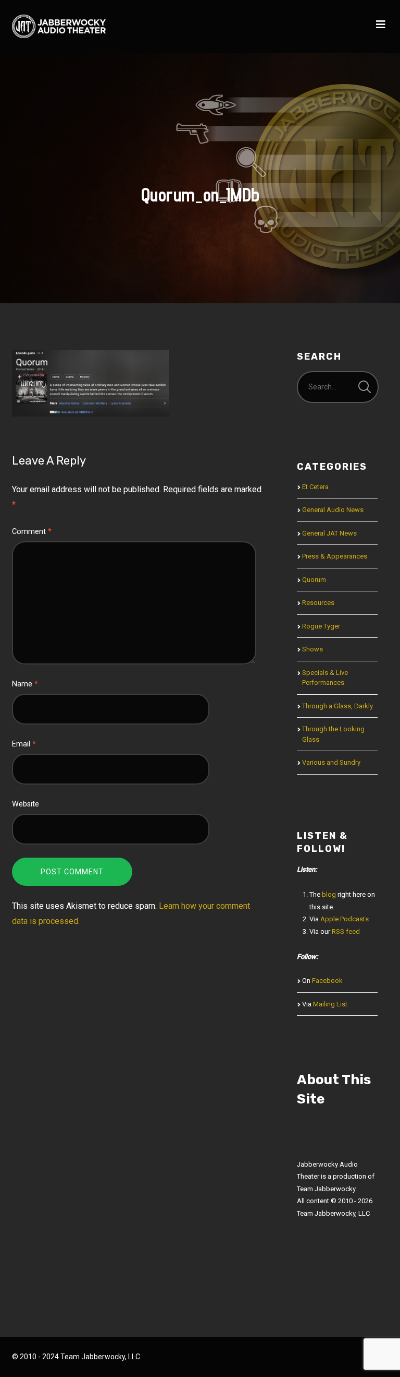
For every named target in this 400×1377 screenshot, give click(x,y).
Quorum (314, 580)
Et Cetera (315, 487)
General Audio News (333, 510)
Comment (32, 531)
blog (329, 894)
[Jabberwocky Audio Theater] (59, 26)
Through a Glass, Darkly (337, 706)
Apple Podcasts (344, 919)
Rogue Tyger (321, 626)
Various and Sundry (331, 762)
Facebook (327, 980)
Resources (318, 603)
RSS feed (346, 931)
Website (25, 804)
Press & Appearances (334, 556)
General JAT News (329, 533)
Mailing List (330, 1004)
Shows (312, 649)
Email (24, 744)
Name (25, 684)
